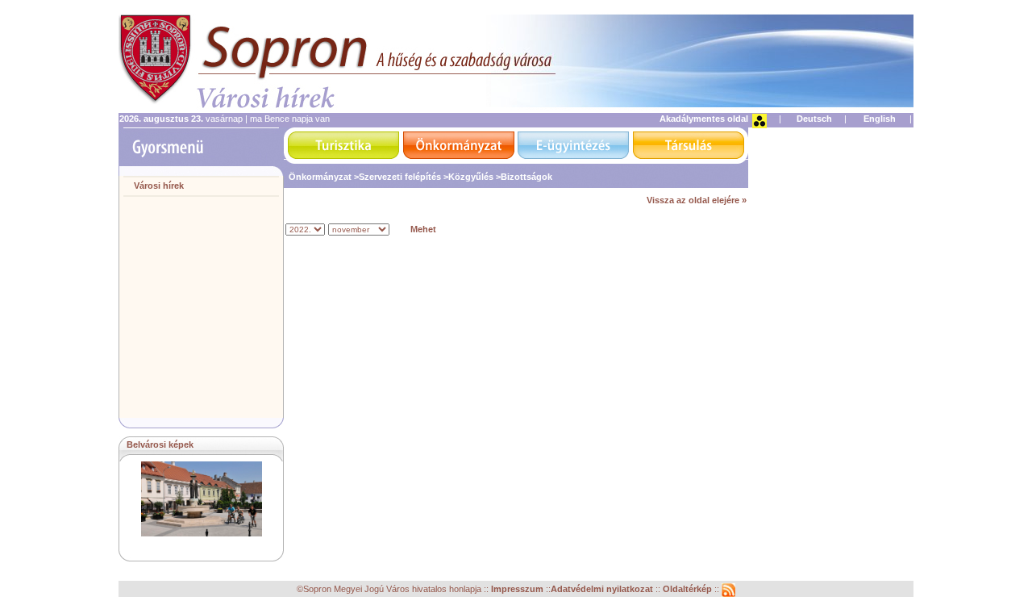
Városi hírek (159, 185)
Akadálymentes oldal (704, 118)
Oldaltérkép (688, 589)
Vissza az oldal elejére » (697, 200)
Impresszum (518, 589)
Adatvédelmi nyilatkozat (602, 589)
